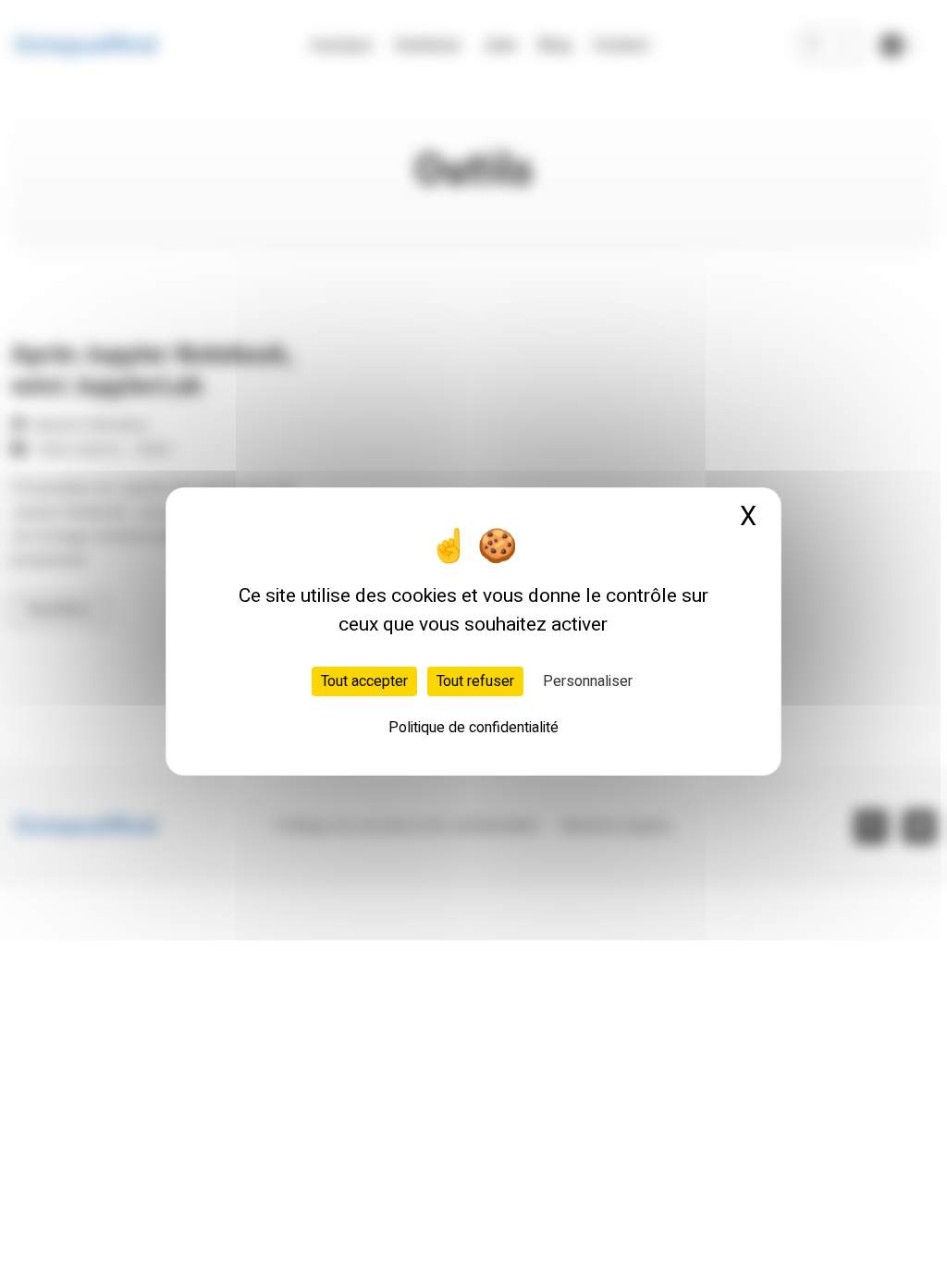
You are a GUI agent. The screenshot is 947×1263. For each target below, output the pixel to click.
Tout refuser (475, 681)
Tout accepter (364, 681)
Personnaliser (588, 681)
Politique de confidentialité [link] (473, 728)
